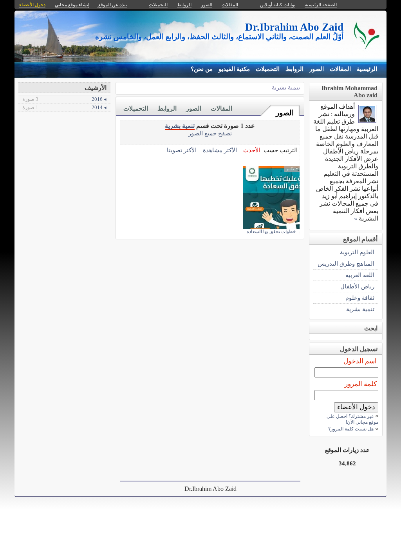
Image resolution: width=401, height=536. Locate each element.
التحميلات (268, 69)
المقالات (340, 69)
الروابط (294, 69)
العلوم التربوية (357, 252)
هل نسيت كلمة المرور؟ (351, 429)
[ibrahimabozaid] (367, 120)
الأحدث (251, 150)
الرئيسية (367, 69)
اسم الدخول (360, 361)
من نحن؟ (202, 69)
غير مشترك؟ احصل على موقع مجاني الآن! (352, 419)
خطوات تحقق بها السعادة (271, 231)
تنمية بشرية (286, 87)
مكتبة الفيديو (234, 69)
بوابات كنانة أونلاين (277, 4)
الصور (316, 69)
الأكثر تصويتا (182, 150)
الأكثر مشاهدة (220, 150)
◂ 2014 (64, 107)
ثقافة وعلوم (359, 297)
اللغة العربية (359, 275)
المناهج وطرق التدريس (346, 263)
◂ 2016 (64, 99)
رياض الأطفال (357, 286)
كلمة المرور (361, 384)
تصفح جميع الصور (210, 133)
